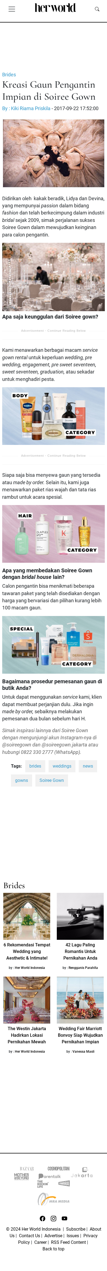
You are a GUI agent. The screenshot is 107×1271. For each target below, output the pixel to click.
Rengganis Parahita (83, 968)
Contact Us (29, 1235)
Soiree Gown (52, 780)
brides (35, 766)
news (88, 766)
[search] (97, 8)
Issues (73, 1235)
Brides (9, 74)
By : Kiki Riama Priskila (26, 108)
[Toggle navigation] (11, 8)
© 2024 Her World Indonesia (34, 1229)
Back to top (53, 1249)
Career (40, 1242)
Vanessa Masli (83, 1051)
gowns (21, 780)
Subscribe (75, 1229)
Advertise (53, 1235)
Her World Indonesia (30, 968)
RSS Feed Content (68, 1242)
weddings (62, 766)
